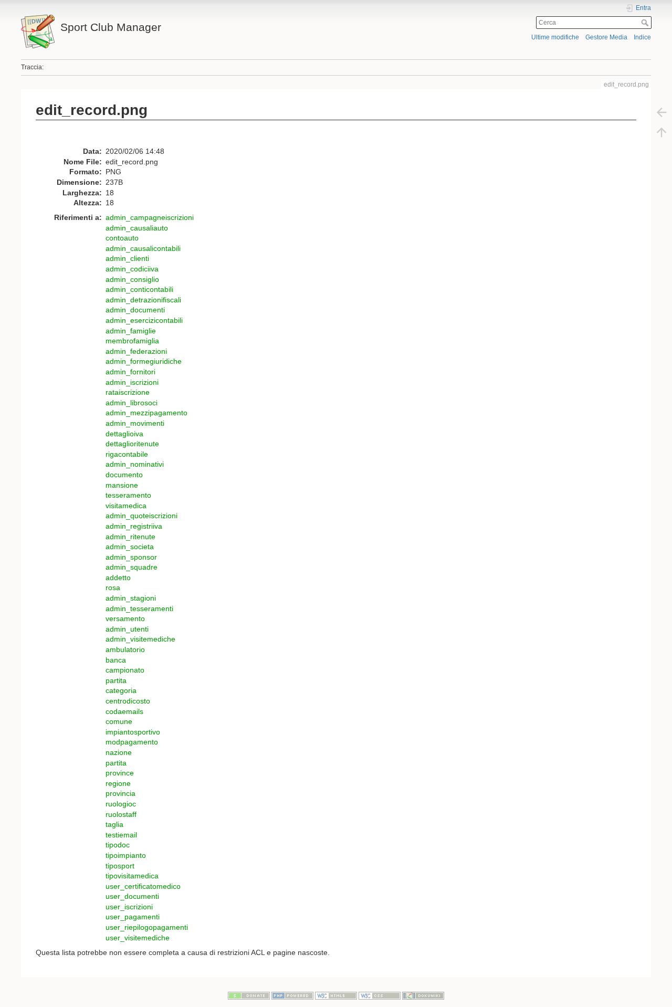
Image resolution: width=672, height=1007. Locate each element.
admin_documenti (135, 310)
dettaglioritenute (132, 443)
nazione (119, 752)
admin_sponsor (131, 557)
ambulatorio (125, 649)
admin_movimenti (135, 423)
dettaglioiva (124, 433)
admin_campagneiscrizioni (150, 217)
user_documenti (132, 896)
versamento (125, 618)
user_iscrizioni (129, 907)
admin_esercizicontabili (144, 320)
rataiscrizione (128, 392)
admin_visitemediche (140, 639)
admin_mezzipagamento (146, 412)
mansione (122, 485)
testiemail (121, 835)
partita (116, 680)
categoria (121, 690)
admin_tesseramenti (139, 608)
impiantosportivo (133, 732)
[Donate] (249, 995)
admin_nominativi (135, 464)
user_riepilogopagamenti (147, 927)
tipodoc (118, 845)
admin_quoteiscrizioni (141, 515)
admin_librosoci (132, 402)
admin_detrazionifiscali (143, 300)
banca (116, 660)
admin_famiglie (131, 331)
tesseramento (128, 495)
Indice (642, 37)
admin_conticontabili (139, 289)
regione (118, 783)
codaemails (124, 711)
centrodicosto (128, 701)
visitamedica (126, 505)
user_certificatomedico (143, 886)
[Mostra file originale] (46, 136)
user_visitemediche (138, 937)
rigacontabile (127, 454)
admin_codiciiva (132, 269)
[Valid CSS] (380, 995)
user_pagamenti (133, 916)
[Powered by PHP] (292, 995)
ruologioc (121, 804)
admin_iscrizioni (132, 382)
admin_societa (130, 546)
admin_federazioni (136, 351)
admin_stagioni (131, 598)
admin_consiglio (132, 279)
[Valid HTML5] (336, 995)
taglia (114, 824)
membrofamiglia (132, 341)
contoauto (122, 238)
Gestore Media (606, 37)
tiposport (120, 866)
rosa (113, 587)
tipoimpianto (126, 855)
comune (119, 721)
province (120, 773)
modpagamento (132, 742)
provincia (120, 793)
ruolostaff (121, 814)
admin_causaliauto (137, 228)
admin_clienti (127, 258)
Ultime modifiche (555, 37)
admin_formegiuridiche (144, 361)
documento (124, 474)
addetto (118, 577)
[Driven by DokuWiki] (423, 995)
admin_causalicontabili (143, 248)
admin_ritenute (130, 536)
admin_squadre (132, 567)
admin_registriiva (134, 526)
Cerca (646, 22)
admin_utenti (127, 629)
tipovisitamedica (132, 876)
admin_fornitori (130, 372)
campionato (125, 670)
